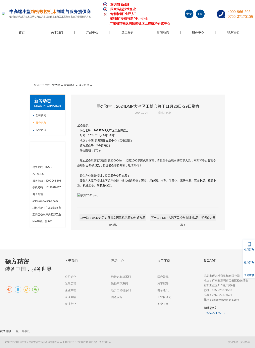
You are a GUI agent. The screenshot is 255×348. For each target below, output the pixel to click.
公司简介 (70, 276)
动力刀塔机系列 (121, 290)
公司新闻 (41, 115)
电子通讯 (163, 290)
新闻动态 (163, 32)
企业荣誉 (70, 290)
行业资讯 (41, 130)
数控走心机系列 (121, 276)
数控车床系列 (119, 283)
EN (200, 14)
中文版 (56, 85)
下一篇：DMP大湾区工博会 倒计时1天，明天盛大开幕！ (183, 218)
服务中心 (198, 32)
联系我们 (233, 32)
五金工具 (163, 303)
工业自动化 (164, 297)
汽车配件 (163, 283)
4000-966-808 (239, 11)
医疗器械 (163, 276)
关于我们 (57, 32)
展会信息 (84, 85)
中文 (189, 14)
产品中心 (92, 32)
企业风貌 (70, 297)
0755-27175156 (240, 16)
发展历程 (70, 283)
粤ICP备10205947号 (100, 342)
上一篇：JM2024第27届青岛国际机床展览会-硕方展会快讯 (112, 218)
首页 (22, 32)
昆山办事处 (23, 331)
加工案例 (127, 32)
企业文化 (70, 303)
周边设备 (116, 297)
